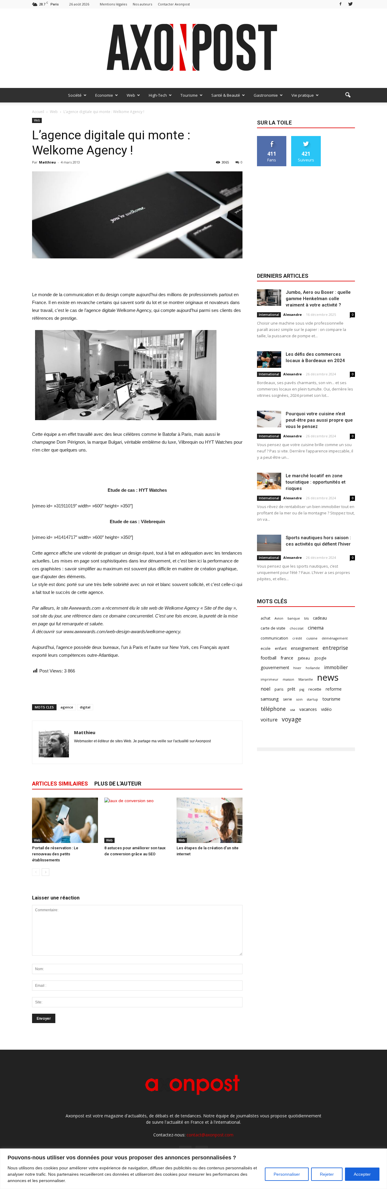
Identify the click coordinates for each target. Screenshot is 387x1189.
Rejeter (327, 1174)
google (320, 658)
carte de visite (273, 628)
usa (292, 710)
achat (265, 618)
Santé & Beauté (225, 95)
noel (265, 689)
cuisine (311, 638)
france (287, 658)
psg (301, 689)
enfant (281, 648)
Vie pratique (302, 95)
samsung (270, 699)
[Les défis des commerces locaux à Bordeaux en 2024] (269, 359)
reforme (334, 689)
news (328, 677)
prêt (291, 689)
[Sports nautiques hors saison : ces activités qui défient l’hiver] (269, 543)
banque (294, 618)
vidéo (326, 709)
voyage (291, 719)
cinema (316, 628)
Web (131, 95)
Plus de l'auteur (117, 783)
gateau (304, 658)
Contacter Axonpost (174, 4)
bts (306, 618)
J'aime (271, 138)
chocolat (297, 628)
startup (312, 699)
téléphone (273, 709)
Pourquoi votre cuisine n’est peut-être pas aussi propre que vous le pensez (319, 420)
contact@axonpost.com (210, 1135)
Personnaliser (287, 1174)
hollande (313, 668)
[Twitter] (350, 4)
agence (66, 707)
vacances (308, 709)
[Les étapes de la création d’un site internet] (209, 820)
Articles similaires (60, 783)
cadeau (320, 618)
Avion (279, 618)
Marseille (305, 679)
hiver (297, 668)
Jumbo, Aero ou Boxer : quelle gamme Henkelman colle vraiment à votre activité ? (318, 299)
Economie (104, 95)
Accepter (362, 1174)
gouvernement (275, 667)
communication (274, 638)
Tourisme (189, 95)
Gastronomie (266, 95)
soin (299, 699)
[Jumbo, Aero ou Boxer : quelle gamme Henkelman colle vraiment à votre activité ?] (269, 297)
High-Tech (158, 95)
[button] (347, 95)
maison (288, 679)
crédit (297, 638)
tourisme (331, 699)
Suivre (306, 138)
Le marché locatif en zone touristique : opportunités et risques (316, 482)
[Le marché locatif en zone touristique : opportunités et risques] (269, 481)
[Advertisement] (137, 275)
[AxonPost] (193, 48)
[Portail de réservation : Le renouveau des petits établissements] (65, 820)
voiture (269, 719)
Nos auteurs (142, 4)
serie (287, 699)
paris (279, 689)
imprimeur (269, 679)
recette (314, 689)
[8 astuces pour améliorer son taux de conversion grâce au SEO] (137, 820)
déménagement (335, 638)
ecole (266, 648)
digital (85, 707)
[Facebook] (340, 4)
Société (75, 95)
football (268, 658)
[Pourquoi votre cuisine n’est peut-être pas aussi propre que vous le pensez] (269, 419)
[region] (193, 1169)
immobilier (336, 667)
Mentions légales (113, 4)
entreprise (335, 648)
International (269, 315)
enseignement (304, 648)
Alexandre (292, 314)
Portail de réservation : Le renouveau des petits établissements (55, 854)
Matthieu (47, 162)
